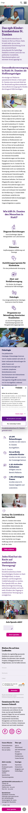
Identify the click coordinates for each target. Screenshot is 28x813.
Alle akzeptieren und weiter (14, 418)
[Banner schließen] (25, 387)
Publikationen (19, 756)
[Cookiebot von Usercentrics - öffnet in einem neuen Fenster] (16, 388)
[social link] (5, 731)
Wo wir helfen (6, 748)
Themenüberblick (7, 745)
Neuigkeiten (18, 754)
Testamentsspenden (8, 777)
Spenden (4, 765)
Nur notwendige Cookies (14, 423)
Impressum (18, 765)
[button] (8, 345)
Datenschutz (18, 767)
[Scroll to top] (24, 809)
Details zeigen (19, 413)
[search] (21, 3)
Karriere (17, 752)
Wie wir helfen (6, 750)
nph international (20, 750)
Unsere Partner (19, 758)
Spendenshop (6, 775)
